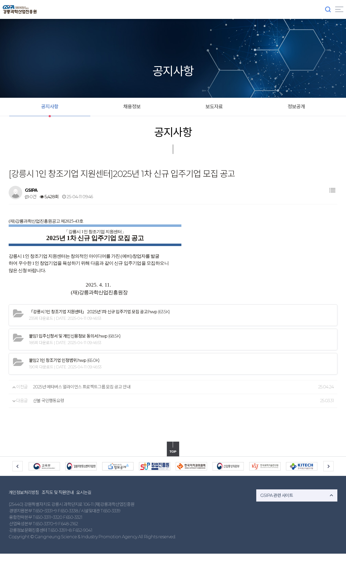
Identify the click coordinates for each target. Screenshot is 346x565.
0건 (32, 196)
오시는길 (83, 492)
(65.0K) (64, 360)
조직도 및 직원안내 (58, 492)
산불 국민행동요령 (48, 400)
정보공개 (296, 107)
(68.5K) (75, 336)
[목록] (332, 190)
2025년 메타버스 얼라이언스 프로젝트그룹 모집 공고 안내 (81, 386)
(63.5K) (99, 311)
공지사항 (49, 107)
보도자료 (214, 107)
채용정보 (132, 107)
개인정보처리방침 (24, 492)
